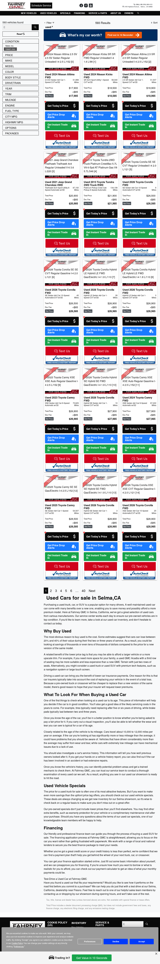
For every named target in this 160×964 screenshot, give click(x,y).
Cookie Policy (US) (57, 924)
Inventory (79, 923)
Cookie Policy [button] (17, 943)
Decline (115, 942)
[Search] (35, 27)
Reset (20, 34)
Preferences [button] (19, 947)
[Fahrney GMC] (16, 5)
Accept (141, 942)
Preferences (89, 942)
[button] (28, 13)
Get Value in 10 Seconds (91, 958)
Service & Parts (102, 924)
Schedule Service (41, 5)
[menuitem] (21, 45)
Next (92, 590)
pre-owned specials (59, 809)
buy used (80, 637)
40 (83, 590)
